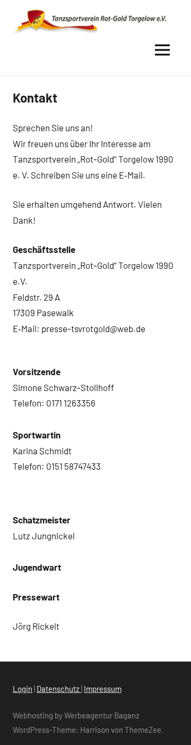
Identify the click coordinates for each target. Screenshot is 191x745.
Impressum (102, 688)
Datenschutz (59, 688)
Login (22, 688)
